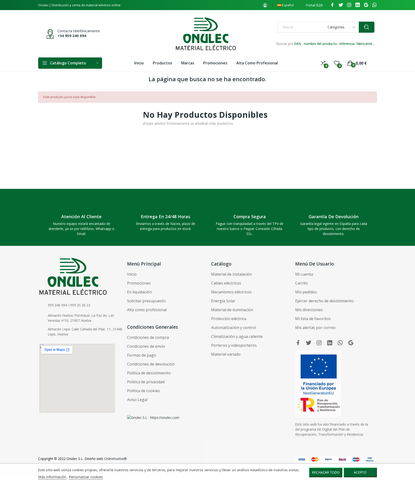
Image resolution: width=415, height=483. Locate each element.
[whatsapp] (374, 5)
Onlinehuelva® (115, 458)
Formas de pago (141, 355)
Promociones (139, 283)
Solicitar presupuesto (146, 300)
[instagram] (349, 5)
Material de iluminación (232, 309)
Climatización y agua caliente (237, 336)
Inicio (132, 274)
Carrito (301, 283)
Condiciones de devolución (151, 364)
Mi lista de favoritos (313, 318)
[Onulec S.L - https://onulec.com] (153, 417)
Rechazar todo (326, 472)
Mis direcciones (309, 309)
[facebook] (332, 5)
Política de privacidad (146, 381)
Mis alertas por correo (315, 327)
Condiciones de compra (148, 337)
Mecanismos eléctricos (231, 292)
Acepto (360, 472)
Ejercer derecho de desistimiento (324, 300)
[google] (366, 5)
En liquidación (139, 292)
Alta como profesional (147, 309)
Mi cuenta (304, 274)
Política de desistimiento (149, 373)
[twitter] (340, 5)
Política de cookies (143, 390)
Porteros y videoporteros (234, 345)
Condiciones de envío (146, 346)
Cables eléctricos (226, 283)
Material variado (226, 354)
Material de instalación (231, 274)
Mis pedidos (306, 292)
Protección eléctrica (228, 318)
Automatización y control (233, 327)
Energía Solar (223, 300)
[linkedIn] (357, 5)
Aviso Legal (137, 399)
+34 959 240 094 (71, 35)
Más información (52, 476)
